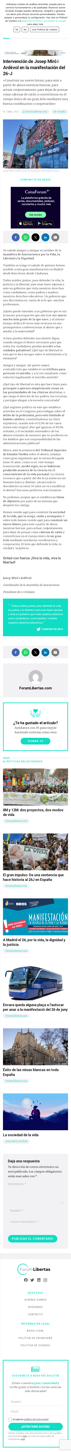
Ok (16, 29)
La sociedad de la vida (20, 1135)
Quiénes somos (35, 1299)
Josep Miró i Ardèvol (16, 1141)
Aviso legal (35, 1330)
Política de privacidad (35, 1338)
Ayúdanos (35, 1307)
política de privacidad (36, 1419)
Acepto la (30, 1419)
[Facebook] (26, 1280)
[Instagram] (45, 1280)
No (25, 29)
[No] (67, 17)
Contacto (35, 1314)
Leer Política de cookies (44, 29)
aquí (24, 1436)
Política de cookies (35, 1345)
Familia (61, 111)
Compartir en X (52, 629)
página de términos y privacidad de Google (44, 20)
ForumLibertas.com (36, 111)
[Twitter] (32, 1280)
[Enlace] (35, 1269)
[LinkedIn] (39, 1280)
